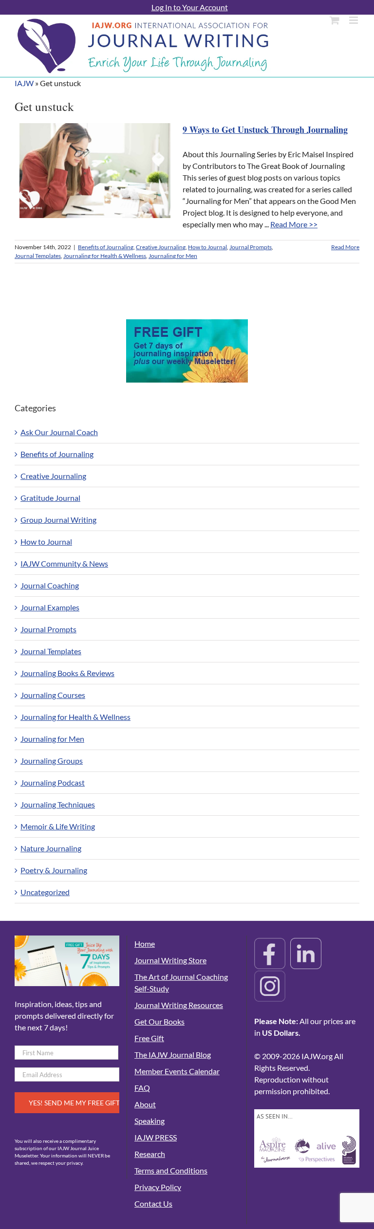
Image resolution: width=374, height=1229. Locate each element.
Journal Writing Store (170, 960)
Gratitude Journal (50, 497)
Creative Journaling (161, 247)
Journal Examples (49, 607)
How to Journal (207, 247)
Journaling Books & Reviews (67, 673)
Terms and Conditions (170, 1170)
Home (144, 943)
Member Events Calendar (177, 1071)
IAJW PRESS (155, 1137)
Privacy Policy (157, 1187)
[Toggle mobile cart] (334, 20)
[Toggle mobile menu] (354, 20)
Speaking (149, 1120)
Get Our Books (159, 1021)
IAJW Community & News (64, 563)
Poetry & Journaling (53, 870)
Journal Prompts (250, 247)
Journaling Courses (52, 694)
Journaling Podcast (52, 782)
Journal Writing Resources (178, 1004)
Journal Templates (38, 255)
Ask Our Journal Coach (59, 432)
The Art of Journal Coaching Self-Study (181, 982)
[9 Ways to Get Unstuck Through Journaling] (94, 170)
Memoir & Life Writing (57, 826)
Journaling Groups (51, 760)
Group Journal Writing (58, 519)
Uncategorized (45, 892)
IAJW (24, 83)
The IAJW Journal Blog (172, 1054)
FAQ (142, 1087)
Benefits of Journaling (105, 247)
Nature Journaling (50, 848)
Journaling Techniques (57, 804)
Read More (345, 247)
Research (149, 1153)
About (145, 1104)
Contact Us (153, 1203)
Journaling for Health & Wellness (104, 255)
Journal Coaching (49, 585)
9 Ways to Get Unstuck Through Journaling (265, 129)
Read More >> (294, 224)
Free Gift (149, 1038)
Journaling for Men (173, 255)
